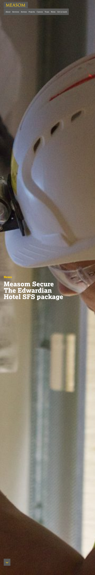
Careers (40, 12)
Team (47, 12)
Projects (32, 12)
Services (15, 12)
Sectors (24, 12)
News (53, 12)
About (8, 12)
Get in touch (62, 12)
